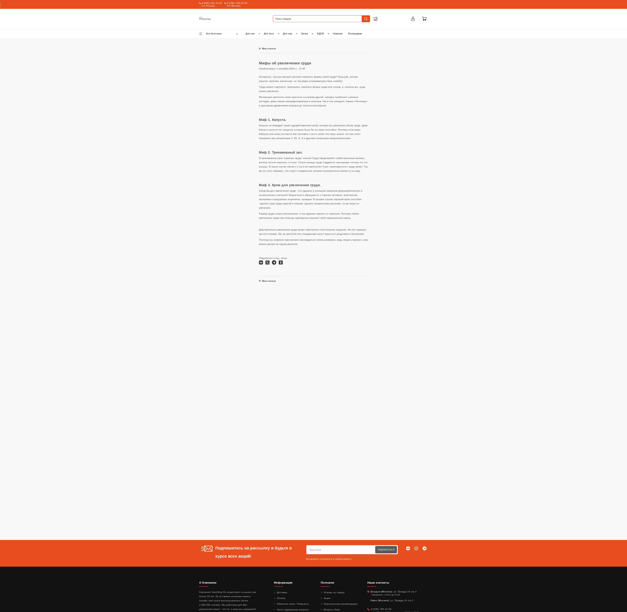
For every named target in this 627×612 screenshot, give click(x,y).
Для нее (250, 33)
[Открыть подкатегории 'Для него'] (278, 33)
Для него (269, 33)
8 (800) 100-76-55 (212, 3)
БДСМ (320, 33)
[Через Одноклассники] (281, 263)
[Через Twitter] (267, 263)
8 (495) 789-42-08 (237, 3)
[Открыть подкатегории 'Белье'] (312, 33)
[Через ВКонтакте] (261, 263)
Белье (304, 33)
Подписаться (386, 549)
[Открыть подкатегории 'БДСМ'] (328, 33)
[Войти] (413, 18)
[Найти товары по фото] (375, 18)
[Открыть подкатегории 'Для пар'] (296, 33)
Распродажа (355, 33)
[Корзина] (424, 18)
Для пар (287, 33)
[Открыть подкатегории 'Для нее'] (259, 33)
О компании (207, 582)
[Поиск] (366, 19)
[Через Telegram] (274, 263)
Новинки (338, 33)
